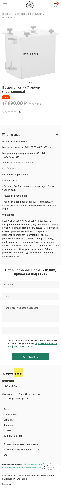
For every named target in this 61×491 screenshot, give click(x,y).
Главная (6, 13)
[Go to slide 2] (31, 82)
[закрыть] (58, 467)
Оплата (7, 430)
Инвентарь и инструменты (29, 13)
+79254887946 (10, 386)
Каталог (7, 409)
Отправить (30, 356)
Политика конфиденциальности (21, 449)
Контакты (8, 419)
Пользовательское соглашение (20, 444)
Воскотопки (8, 17)
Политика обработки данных (50, 467)
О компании (10, 414)
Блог (5, 455)
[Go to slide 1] (29, 82)
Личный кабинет (12, 435)
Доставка (8, 425)
